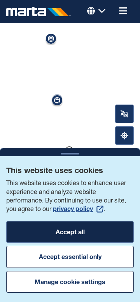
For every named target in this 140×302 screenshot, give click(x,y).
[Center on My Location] (124, 135)
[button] (123, 11)
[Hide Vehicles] (124, 114)
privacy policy (73, 209)
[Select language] (96, 11)
